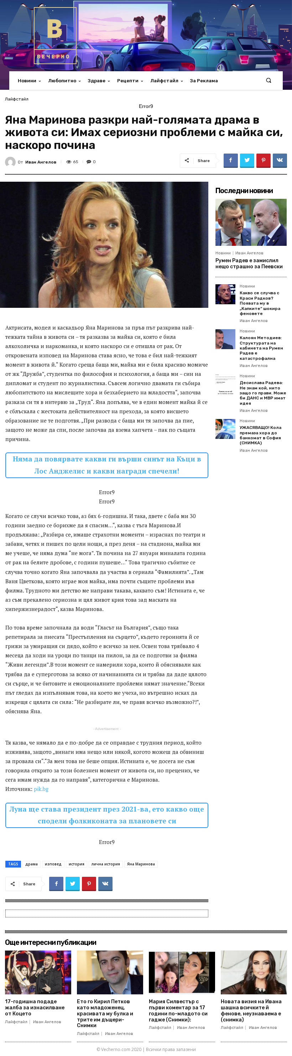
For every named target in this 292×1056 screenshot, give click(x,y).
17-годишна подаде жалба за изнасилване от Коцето (34, 1008)
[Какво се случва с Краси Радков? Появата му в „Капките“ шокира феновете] (225, 294)
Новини (223, 253)
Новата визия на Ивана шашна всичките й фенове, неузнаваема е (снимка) (251, 1011)
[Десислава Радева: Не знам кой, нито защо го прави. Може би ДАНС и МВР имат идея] (225, 384)
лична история (106, 863)
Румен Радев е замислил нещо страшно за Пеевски (249, 264)
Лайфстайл (16, 99)
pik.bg (41, 788)
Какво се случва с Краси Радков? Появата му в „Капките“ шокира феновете (260, 303)
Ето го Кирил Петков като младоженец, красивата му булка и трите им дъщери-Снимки (105, 1014)
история (76, 863)
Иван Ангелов (40, 162)
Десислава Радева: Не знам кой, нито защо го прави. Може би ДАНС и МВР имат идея (263, 393)
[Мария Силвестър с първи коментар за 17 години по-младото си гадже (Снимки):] (182, 972)
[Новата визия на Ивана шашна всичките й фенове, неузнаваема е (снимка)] (254, 972)
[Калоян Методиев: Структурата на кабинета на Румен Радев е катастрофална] (225, 339)
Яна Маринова (141, 863)
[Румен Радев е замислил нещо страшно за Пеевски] (251, 222)
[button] (269, 81)
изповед (53, 863)
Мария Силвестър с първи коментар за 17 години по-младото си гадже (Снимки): (178, 1011)
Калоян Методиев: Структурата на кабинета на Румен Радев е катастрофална (261, 348)
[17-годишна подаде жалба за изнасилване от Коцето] (38, 972)
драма (31, 863)
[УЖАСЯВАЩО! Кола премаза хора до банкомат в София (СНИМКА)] (225, 429)
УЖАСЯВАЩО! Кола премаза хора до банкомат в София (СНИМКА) (260, 435)
